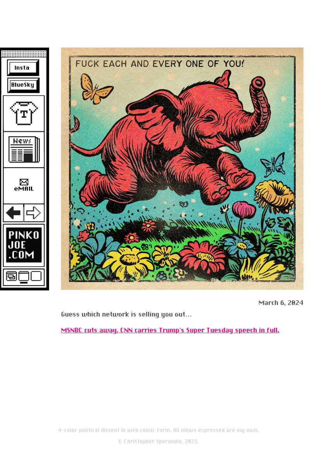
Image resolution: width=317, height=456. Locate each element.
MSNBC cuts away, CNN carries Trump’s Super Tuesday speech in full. (170, 330)
